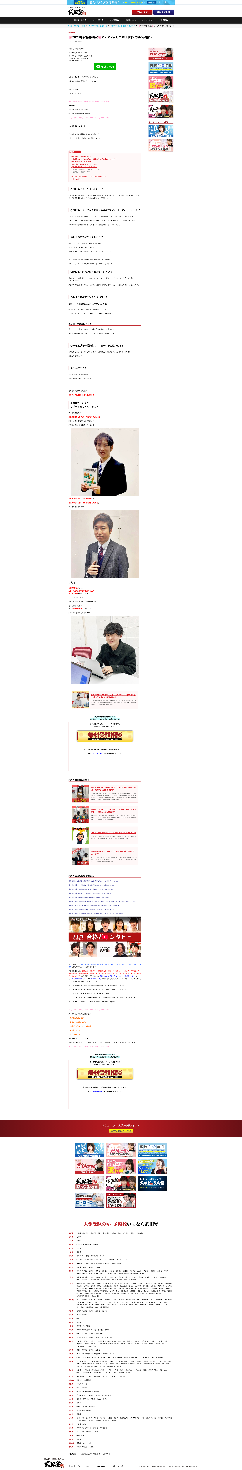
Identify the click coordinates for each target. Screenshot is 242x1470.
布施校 (133, 1363)
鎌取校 (120, 1279)
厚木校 (79, 1299)
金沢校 (79, 1318)
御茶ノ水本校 (81, 1283)
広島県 (71, 1395)
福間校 (114, 1420)
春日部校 (118, 1271)
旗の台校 (146, 1291)
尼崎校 (122, 1372)
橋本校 (153, 1299)
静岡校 (79, 1337)
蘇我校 (134, 1279)
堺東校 (99, 1361)
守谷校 (111, 1259)
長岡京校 (127, 1357)
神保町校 (92, 1288)
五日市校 (98, 1395)
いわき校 (86, 1256)
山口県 (71, 1399)
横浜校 (85, 1299)
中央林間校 (80, 1304)
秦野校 (154, 1302)
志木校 (125, 1271)
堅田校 (112, 1353)
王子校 (86, 1293)
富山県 (71, 1315)
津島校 (164, 1343)
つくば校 (79, 1259)
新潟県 (71, 1311)
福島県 (71, 1256)
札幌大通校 (140, 1233)
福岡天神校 (80, 1418)
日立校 (99, 1259)
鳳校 (78, 1363)
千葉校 (105, 1277)
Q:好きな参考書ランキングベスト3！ (84, 167)
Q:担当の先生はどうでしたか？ (82, 161)
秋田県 (71, 1248)
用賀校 (85, 1291)
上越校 (85, 1311)
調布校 (131, 1286)
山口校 (79, 1399)
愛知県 (71, 1341)
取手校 (105, 1259)
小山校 (86, 1263)
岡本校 (95, 1372)
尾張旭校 (130, 1343)
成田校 (141, 1277)
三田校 (145, 1370)
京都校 (79, 1357)
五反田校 (130, 1293)
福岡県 (71, 1418)
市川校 (79, 1277)
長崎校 (79, 1428)
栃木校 (93, 1263)
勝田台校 (121, 1277)
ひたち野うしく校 (121, 1259)
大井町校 (138, 1286)
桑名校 (97, 1350)
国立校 (145, 1293)
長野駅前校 (86, 1330)
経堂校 (123, 1293)
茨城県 (71, 1260)
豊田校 (153, 1341)
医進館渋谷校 (155, 1291)
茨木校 (159, 1361)
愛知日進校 (145, 1341)
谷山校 (89, 1443)
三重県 (71, 1350)
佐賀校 (79, 1424)
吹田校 (90, 1363)
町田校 (105, 1283)
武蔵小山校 (117, 1288)
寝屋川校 (125, 1361)
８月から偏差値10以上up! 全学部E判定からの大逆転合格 (113, 833)
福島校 (79, 1256)
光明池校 (95, 1366)
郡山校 (102, 1256)
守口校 (105, 1363)
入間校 (166, 1271)
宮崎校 (79, 1439)
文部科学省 (106, 1454)
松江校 (79, 1387)
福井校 (79, 1322)
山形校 (79, 1252)
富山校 (79, 1314)
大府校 (123, 1343)
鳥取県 (71, 1384)
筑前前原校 (106, 1420)
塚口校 (102, 1372)
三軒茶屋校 (168, 1283)
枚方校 (105, 1361)
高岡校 (85, 1314)
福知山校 (159, 1357)
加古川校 (129, 1370)
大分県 (71, 1435)
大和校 (139, 1299)
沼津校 (91, 1337)
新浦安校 (86, 1277)
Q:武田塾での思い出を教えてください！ (85, 164)
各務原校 (100, 1333)
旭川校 (114, 1233)
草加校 (146, 1271)
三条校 (97, 1311)
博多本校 (95, 1418)
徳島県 (71, 1403)
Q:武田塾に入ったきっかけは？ (82, 156)
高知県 (71, 1414)
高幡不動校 (104, 1291)
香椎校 (109, 1418)
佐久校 (107, 1330)
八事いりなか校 (111, 1341)
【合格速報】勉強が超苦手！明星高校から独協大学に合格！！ (90, 897)
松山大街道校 (87, 1410)
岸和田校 (146, 1361)
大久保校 (115, 1372)
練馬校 (86, 1286)
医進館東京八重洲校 (83, 1296)
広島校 (79, 1395)
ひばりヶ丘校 (114, 1291)
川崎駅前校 (89, 1307)
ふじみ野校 (108, 1273)
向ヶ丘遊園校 (87, 1302)
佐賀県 (71, 1424)
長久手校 (93, 1343)
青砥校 (164, 1291)
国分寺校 (169, 1286)
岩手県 (71, 1241)
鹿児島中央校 (81, 1443)
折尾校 (91, 1420)
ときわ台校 (106, 1293)
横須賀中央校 (130, 1299)
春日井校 (101, 1341)
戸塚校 (109, 1302)
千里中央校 (167, 1361)
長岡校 (91, 1311)
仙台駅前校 (80, 1244)
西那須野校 (100, 1263)
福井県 (71, 1322)
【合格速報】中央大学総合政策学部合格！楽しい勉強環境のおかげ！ (92, 885)
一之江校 (79, 1293)
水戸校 (86, 1259)
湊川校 (79, 1372)
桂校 (153, 1357)
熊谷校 (79, 1271)
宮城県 (71, 1244)
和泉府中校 (165, 1363)
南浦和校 (132, 1271)
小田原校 (115, 1299)
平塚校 (122, 1299)
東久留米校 (115, 1293)
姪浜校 (148, 1418)
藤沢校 (100, 1299)
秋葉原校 (132, 1291)
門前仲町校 (90, 1283)
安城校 (111, 1343)
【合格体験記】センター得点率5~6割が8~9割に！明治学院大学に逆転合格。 (95, 905)
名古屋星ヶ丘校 (129, 1341)
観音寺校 (92, 1406)
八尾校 (153, 1361)
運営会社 (72, 1466)
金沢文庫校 (124, 1302)
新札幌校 (86, 1233)
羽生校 (121, 1273)
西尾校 (117, 1343)
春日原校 (141, 1418)
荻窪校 (160, 1283)
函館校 (120, 1233)
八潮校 (142, 1273)
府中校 (167, 1288)
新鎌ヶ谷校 (112, 1277)
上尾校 (139, 1271)
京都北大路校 (105, 1357)
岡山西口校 (80, 1391)
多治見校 (92, 1333)
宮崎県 (71, 1439)
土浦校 (93, 1259)
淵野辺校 (144, 1304)
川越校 (111, 1271)
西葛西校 (133, 1283)
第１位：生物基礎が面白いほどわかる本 (86, 169)
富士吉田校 (86, 1326)
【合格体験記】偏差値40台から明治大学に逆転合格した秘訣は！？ (91, 909)
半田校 (166, 1341)
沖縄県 (71, 1447)
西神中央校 (163, 1370)
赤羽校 (116, 1286)
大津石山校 (80, 1353)
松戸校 (128, 1277)
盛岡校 (79, 1240)
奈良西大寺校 (81, 1376)
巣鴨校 (99, 1286)
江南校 (137, 1343)
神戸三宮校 (86, 1370)
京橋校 (118, 1363)
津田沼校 (98, 1277)
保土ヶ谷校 (80, 1307)
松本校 (79, 1330)
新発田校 (104, 1311)
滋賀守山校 (89, 1353)
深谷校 (79, 1273)
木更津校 (155, 1277)
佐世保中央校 (87, 1428)
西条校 (91, 1395)
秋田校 (79, 1248)
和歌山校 (79, 1380)
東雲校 (159, 1293)
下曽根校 (98, 1420)
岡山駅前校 (89, 1391)
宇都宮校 (79, 1263)
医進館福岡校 (124, 1418)
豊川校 (151, 1343)
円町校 (120, 1357)
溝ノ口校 (102, 1302)
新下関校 (86, 1399)
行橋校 (160, 1418)
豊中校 (118, 1361)
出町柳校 (135, 1357)
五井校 (114, 1279)
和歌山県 (71, 1380)
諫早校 (95, 1428)
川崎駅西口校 (105, 1307)
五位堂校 (105, 1376)
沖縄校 (85, 1447)
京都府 (71, 1357)
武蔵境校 (138, 1293)
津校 (78, 1350)
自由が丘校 (123, 1286)
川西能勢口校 (87, 1372)
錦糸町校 (79, 1286)
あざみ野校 (92, 1299)
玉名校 (95, 1431)
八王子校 (147, 1283)
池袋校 (98, 1283)
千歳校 (126, 1233)
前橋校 (91, 1267)
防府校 (105, 1399)
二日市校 (133, 1418)
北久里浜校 (95, 1304)
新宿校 (126, 1283)
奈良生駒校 (97, 1376)
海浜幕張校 (163, 1277)
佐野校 (108, 1263)
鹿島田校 (130, 1304)
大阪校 (79, 1361)
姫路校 (79, 1370)
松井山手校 (95, 1357)
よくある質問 (147, 20)
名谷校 (128, 1372)
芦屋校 (116, 1370)
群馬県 (71, 1267)
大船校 (137, 1304)
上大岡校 (116, 1302)
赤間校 (79, 1420)
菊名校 (97, 1307)
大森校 (79, 1291)
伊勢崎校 (98, 1267)
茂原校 (79, 1279)
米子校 (85, 1384)
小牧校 (86, 1343)
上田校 (94, 1330)
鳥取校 (79, 1384)
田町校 (140, 1283)
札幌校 (79, 1233)
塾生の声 (71, 32)
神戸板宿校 (137, 1370)
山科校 (114, 1357)
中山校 (95, 1302)
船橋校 (134, 1277)
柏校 (92, 1277)
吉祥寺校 (153, 1286)
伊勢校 (91, 1350)
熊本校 (79, 1431)
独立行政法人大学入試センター (91, 1454)
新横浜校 (107, 1299)
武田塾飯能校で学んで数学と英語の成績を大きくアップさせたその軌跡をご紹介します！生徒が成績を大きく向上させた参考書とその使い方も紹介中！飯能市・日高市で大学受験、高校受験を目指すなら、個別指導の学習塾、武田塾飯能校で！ (113, 817)
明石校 (103, 1370)
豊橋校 (138, 1341)
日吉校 (79, 1302)
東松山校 (92, 1273)
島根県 (71, 1388)
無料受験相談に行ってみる (121, 1131)
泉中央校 (89, 1244)
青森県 (71, 1237)
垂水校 (108, 1372)
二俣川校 (133, 1302)
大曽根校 (79, 1343)
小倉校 (88, 1418)
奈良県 (71, 1376)
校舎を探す (142, 12)
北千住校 (146, 1286)
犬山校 (158, 1343)
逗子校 (88, 1304)
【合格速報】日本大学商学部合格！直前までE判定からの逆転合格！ (92, 889)
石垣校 (91, 1447)
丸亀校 (85, 1406)
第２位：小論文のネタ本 (81, 172)
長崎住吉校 (103, 1428)
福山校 (85, 1395)
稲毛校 (85, 1279)
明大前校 (161, 1286)
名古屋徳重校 (102, 1343)
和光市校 (100, 1273)
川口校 (91, 1271)
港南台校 (159, 1299)
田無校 (134, 1288)
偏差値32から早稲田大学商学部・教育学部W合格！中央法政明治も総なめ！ (94, 881)
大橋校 (154, 1418)
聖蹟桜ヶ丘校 (107, 1288)
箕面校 (84, 1363)
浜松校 (85, 1337)
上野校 (99, 1288)
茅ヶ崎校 (151, 1304)
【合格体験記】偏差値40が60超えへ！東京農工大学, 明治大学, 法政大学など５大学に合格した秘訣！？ (103, 901)
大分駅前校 (80, 1435)
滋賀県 (71, 1354)
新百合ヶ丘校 (105, 1304)
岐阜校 (79, 1333)
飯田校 (100, 1330)
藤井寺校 (110, 1366)
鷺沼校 (158, 1304)
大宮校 (85, 1271)
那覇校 (79, 1447)
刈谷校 (120, 1341)
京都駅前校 (86, 1357)
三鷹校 (140, 1291)
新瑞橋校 (144, 1343)
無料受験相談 (163, 12)
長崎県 (71, 1428)
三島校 (110, 1337)
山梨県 (71, 1326)
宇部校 (93, 1399)
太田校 (85, 1267)
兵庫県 (71, 1370)
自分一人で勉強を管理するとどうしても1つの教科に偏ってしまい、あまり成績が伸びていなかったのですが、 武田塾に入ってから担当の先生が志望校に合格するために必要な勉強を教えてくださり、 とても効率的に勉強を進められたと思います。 (114, 859)
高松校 (79, 1406)
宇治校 (142, 1357)
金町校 (93, 1286)
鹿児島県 (71, 1443)
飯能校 (85, 1273)
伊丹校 (109, 1370)
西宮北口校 (95, 1370)
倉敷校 (97, 1391)
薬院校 (85, 1420)
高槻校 (111, 1361)
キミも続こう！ (76, 179)
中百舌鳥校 (118, 1366)
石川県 (71, 1318)
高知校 (79, 1414)
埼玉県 (71, 1271)
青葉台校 (146, 1299)
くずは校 (157, 1363)
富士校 (104, 1337)
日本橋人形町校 (94, 1291)
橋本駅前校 (88, 1380)
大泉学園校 (126, 1288)
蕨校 (115, 1273)
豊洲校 (99, 1293)
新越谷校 (104, 1271)
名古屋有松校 (81, 1346)
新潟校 (79, 1311)
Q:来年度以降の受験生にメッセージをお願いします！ (89, 176)
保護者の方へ (130, 20)
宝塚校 (122, 1370)
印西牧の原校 (105, 1279)
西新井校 (152, 1293)
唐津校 (85, 1424)
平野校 (85, 1361)
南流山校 (148, 1277)
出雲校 (85, 1387)
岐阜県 (71, 1334)
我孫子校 (127, 1279)
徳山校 (99, 1399)
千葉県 (71, 1277)
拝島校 (161, 1288)
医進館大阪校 (148, 1363)
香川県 (71, 1407)
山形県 (71, 1252)
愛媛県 (71, 1410)
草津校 (106, 1353)
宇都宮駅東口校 (117, 1263)
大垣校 (85, 1333)
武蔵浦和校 (134, 1273)
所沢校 (97, 1271)
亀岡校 (148, 1357)
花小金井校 (95, 1296)
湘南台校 (141, 1302)
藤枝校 (97, 1337)
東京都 (71, 1283)
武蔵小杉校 (168, 1299)
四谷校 (154, 1283)
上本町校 (132, 1361)
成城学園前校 (107, 1286)
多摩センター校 (143, 1288)
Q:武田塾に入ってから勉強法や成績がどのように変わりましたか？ (94, 159)
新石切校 (87, 1366)
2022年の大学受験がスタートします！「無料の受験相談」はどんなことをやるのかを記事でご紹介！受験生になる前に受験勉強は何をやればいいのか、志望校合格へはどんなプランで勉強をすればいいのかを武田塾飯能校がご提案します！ (113, 702)
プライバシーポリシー (84, 1466)
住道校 (139, 1361)
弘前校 (79, 1237)
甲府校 (79, 1326)
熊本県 (71, 1432)
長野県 (71, 1330)
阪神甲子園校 (153, 1370)
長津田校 (122, 1304)
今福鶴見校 (125, 1363)
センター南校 (162, 1302)
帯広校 (132, 1233)
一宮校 (160, 1341)
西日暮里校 (124, 1291)
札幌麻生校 (106, 1233)
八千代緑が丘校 (94, 1279)
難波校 (111, 1363)
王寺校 (89, 1376)
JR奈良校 (113, 1376)
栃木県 (71, 1263)
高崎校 (79, 1267)
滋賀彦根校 (98, 1353)
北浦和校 (152, 1271)
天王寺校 (92, 1361)
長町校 (95, 1244)
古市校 (139, 1363)
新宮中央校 (168, 1418)
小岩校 (79, 1288)
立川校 (111, 1283)
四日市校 (84, 1350)
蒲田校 (170, 1291)
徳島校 (79, 1402)
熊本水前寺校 (87, 1431)
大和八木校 (121, 1376)
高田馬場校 (118, 1283)
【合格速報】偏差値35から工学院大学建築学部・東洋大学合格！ (91, 893)
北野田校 (79, 1366)
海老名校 (114, 1304)
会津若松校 (94, 1256)
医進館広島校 (107, 1395)
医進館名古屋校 (92, 1346)
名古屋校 (79, 1341)
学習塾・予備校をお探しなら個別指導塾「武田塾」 (167, 1466)
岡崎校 (86, 1341)
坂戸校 (127, 1273)
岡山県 (71, 1391)
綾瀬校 (93, 1293)
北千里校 (102, 1366)
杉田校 (165, 1304)
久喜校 (159, 1271)
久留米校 (102, 1418)
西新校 (116, 1418)
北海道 (71, 1233)
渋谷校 (85, 1288)
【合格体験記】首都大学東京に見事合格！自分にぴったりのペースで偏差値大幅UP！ (98, 914)
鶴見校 (148, 1302)
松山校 (79, 1410)
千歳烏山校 (153, 1288)
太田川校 (93, 1341)
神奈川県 (71, 1300)
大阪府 (71, 1361)
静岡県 (71, 1337)
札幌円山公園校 (96, 1233)
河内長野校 (97, 1363)
